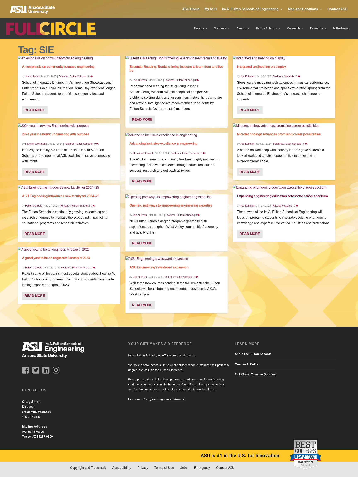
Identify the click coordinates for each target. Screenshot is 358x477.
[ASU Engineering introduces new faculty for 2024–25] (69, 187)
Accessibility (121, 468)
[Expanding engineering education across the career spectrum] (284, 187)
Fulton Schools (266, 28)
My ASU (210, 9)
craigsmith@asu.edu (36, 411)
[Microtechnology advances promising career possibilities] (284, 125)
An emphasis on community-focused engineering (58, 66)
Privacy (142, 468)
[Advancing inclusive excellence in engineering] (176, 135)
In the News (341, 28)
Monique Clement (143, 153)
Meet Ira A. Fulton (247, 364)
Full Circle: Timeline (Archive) (256, 374)
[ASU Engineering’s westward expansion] (176, 258)
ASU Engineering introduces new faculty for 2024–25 (60, 196)
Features (63, 76)
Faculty (199, 28)
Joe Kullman (32, 76)
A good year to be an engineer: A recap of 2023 (56, 258)
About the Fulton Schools (253, 354)
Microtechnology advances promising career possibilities (279, 134)
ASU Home (191, 9)
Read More (34, 110)
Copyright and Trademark (88, 468)
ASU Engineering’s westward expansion (158, 267)
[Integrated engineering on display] (284, 58)
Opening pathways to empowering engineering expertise (170, 205)
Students (220, 28)
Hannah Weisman (35, 143)
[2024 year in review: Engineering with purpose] (69, 125)
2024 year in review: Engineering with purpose (55, 134)
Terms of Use (164, 468)
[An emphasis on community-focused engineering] (69, 58)
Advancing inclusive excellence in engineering (163, 143)
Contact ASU (337, 9)
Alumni (241, 28)
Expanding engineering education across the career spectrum (282, 196)
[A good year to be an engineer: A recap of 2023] (69, 249)
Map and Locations (303, 9)
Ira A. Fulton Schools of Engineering (250, 9)
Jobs (184, 468)
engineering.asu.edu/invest (165, 399)
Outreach (293, 28)
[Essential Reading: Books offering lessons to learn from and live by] (176, 58)
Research (316, 28)
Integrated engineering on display (261, 66)
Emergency (202, 468)
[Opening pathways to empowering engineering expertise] (176, 196)
